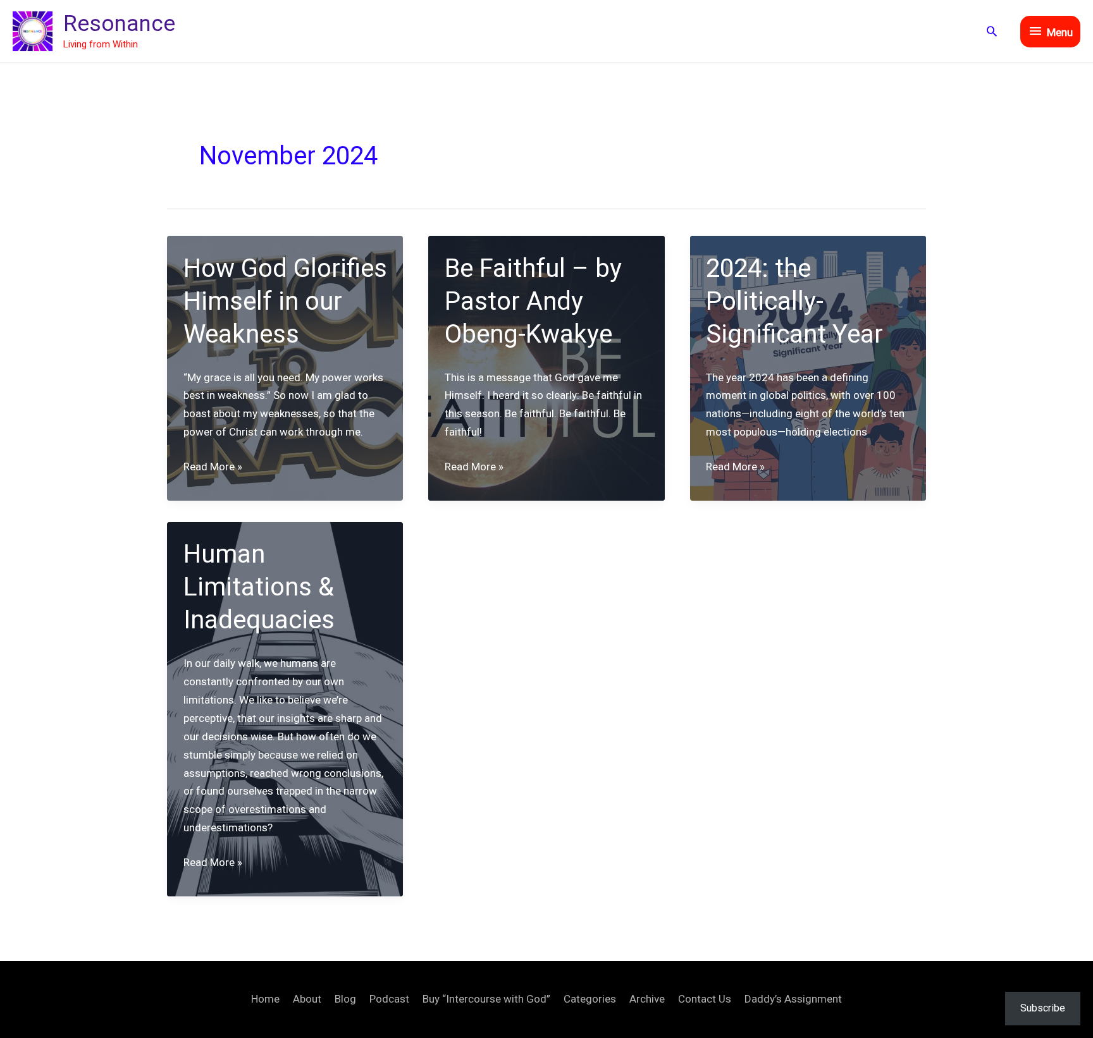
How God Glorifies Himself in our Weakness (285, 301)
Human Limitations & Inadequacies (259, 587)
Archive (647, 998)
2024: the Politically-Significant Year (794, 301)
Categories (590, 998)
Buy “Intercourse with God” (486, 998)
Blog (345, 998)
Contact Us (704, 998)
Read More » (212, 468)
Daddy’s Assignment (793, 998)
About (307, 998)
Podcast (389, 998)
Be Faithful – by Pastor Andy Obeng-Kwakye (533, 301)
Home (265, 998)
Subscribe (1042, 1008)
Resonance (119, 24)
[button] (992, 31)
